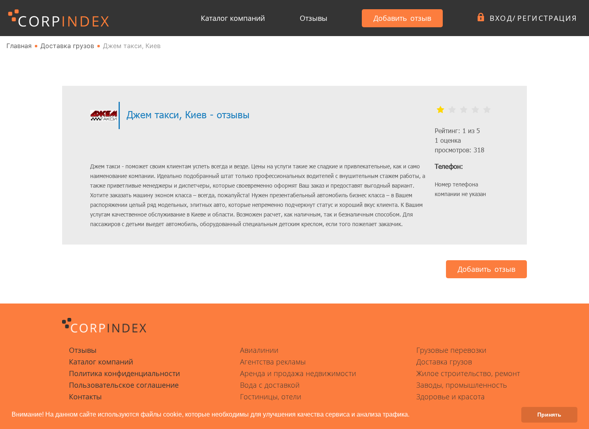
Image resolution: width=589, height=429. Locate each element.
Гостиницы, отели (270, 396)
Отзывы (313, 18)
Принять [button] (549, 414)
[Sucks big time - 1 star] (440, 110)
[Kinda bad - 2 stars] (452, 110)
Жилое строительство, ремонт (468, 373)
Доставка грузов (444, 361)
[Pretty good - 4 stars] (475, 110)
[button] (412, 415)
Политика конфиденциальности (124, 373)
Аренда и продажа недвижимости (298, 373)
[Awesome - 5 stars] (487, 110)
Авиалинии (259, 350)
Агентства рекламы (273, 361)
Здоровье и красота (450, 396)
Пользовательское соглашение (124, 385)
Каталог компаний (233, 18)
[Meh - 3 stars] (464, 110)
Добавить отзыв (402, 18)
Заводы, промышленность (461, 385)
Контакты (85, 396)
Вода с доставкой (270, 385)
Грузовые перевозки (451, 350)
